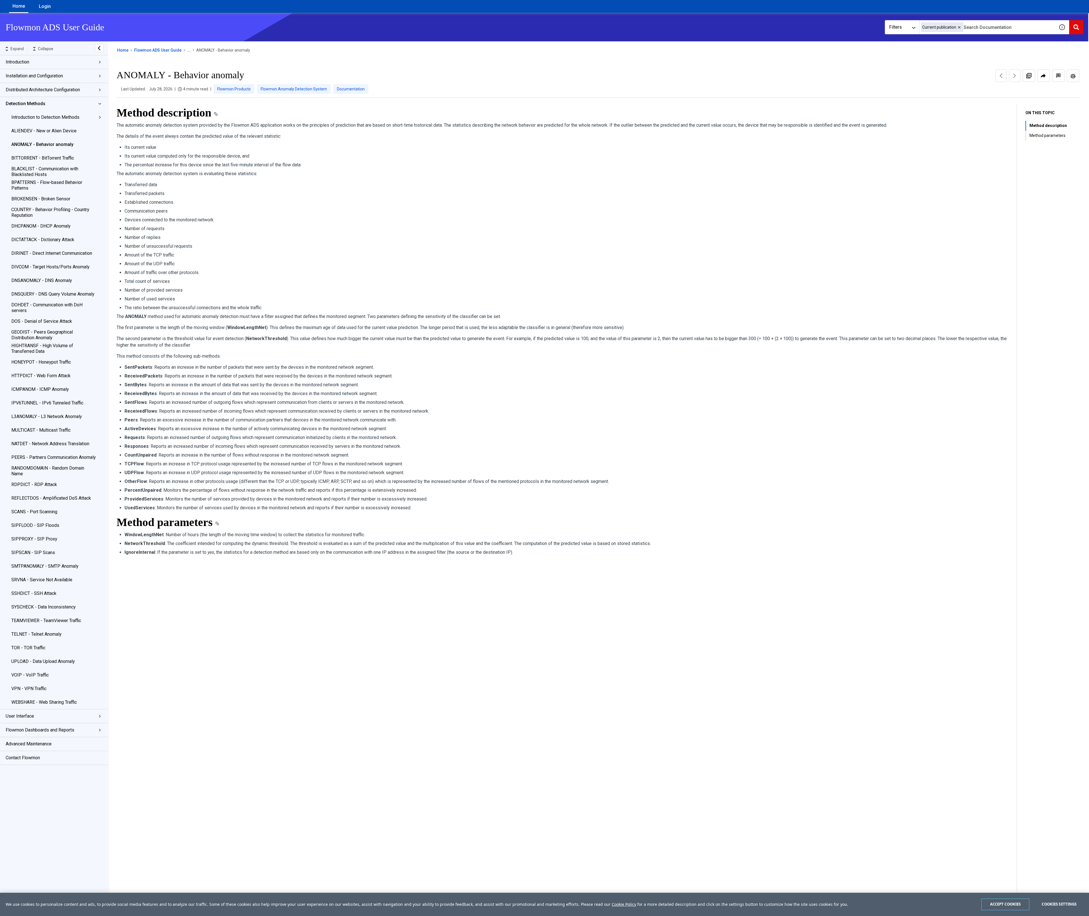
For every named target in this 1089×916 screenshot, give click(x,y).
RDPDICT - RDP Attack (34, 484)
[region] (544, 904)
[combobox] (987, 27)
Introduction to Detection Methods (45, 117)
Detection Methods (25, 103)
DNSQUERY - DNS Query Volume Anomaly (52, 294)
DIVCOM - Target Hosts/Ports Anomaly (50, 267)
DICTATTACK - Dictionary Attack (42, 239)
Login (45, 6)
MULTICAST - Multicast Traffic (41, 430)
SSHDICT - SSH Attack (33, 593)
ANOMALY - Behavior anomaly (42, 144)
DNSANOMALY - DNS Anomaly (41, 280)
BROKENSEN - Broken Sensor (40, 199)
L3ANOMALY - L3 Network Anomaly (46, 416)
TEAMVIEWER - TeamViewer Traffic (46, 620)
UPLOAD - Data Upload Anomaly (43, 661)
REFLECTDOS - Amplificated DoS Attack (51, 498)
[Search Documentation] (1076, 27)
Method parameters (1047, 135)
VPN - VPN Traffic (29, 688)
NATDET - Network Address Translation (50, 443)
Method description (1048, 125)
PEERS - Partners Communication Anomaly (53, 457)
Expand (17, 48)
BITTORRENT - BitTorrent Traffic (42, 158)
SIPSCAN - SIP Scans (33, 552)
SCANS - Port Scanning (34, 511)
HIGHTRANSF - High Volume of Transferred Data (42, 348)
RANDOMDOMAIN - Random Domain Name (47, 470)
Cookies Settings (1059, 904)
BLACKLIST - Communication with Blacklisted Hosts (44, 171)
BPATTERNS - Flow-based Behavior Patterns (46, 185)
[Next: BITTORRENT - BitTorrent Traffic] (1015, 75)
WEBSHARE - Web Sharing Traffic (44, 702)
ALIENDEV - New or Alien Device (44, 130)
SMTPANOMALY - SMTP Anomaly (45, 566)
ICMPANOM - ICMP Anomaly (40, 389)
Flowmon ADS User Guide (158, 50)
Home (18, 6)
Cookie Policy (624, 904)
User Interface (20, 716)
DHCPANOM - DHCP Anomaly (41, 226)
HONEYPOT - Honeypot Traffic (41, 362)
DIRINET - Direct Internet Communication (51, 253)
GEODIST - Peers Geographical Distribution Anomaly (42, 334)
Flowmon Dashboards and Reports (40, 730)
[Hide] (99, 48)
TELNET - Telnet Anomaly (36, 634)
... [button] (189, 50)
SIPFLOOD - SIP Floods (35, 525)
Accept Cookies (1005, 904)
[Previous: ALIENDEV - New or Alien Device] (1001, 75)
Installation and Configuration (34, 76)
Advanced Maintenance (29, 744)
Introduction (17, 62)
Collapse (45, 48)
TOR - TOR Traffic (28, 647)
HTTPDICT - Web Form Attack (41, 375)
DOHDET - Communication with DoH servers (47, 307)
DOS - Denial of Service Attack (41, 321)
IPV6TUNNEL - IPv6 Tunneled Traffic (47, 403)
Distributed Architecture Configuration (43, 89)
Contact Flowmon (23, 757)
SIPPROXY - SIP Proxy (34, 539)
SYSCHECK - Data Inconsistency (43, 607)
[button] (959, 27)
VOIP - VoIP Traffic (30, 675)
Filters (895, 27)
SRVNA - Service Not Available (41, 579)
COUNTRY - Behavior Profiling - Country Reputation (50, 212)
